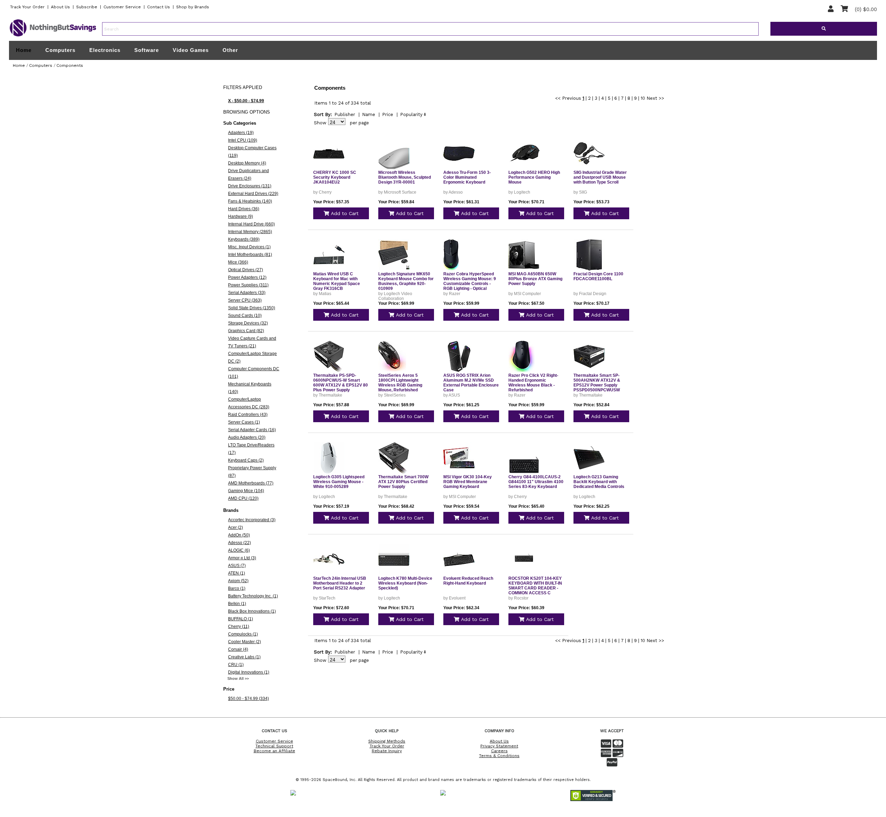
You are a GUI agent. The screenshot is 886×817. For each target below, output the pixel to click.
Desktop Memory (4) (247, 163)
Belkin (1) (237, 603)
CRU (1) (236, 664)
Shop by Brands (192, 7)
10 (643, 98)
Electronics (104, 50)
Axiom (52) (238, 580)
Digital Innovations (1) (248, 672)
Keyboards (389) (244, 239)
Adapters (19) (241, 132)
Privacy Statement (499, 746)
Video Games (191, 50)
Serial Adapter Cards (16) (252, 429)
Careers (499, 750)
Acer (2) (235, 527)
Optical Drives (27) (245, 269)
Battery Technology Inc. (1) (253, 596)
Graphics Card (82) (246, 330)
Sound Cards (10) (245, 315)
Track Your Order (27, 7)
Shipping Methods (386, 741)
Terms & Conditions (499, 755)
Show (320, 122)
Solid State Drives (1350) (251, 307)
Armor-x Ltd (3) (242, 558)
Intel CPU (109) (242, 140)
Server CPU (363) (245, 300)
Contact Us (158, 7)
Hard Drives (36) (243, 208)
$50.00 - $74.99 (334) (248, 698)
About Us (60, 7)
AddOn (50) (239, 535)
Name (368, 114)
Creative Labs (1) (244, 657)
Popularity (411, 114)
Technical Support (274, 746)
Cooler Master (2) (244, 641)
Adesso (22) (239, 542)
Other (230, 50)
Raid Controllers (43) (248, 414)
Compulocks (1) (243, 634)
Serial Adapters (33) (246, 292)
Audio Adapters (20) (246, 437)
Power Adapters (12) (247, 277)
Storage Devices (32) (248, 323)
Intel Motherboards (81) (250, 254)
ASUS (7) (237, 565)
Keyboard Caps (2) (246, 460)
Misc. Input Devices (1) (249, 247)
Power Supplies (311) (248, 285)
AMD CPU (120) (243, 498)
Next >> (655, 98)
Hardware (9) (240, 216)
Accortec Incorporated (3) (251, 519)
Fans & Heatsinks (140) (250, 201)
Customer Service (122, 7)
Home (23, 50)
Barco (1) (236, 588)
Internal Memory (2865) (250, 231)
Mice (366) (238, 262)
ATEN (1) (236, 573)
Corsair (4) (238, 649)
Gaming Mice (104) (246, 490)
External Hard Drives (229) (253, 193)
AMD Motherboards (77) (250, 483)
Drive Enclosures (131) (249, 186)
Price (387, 114)
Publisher (344, 114)
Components (69, 65)
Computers (60, 50)
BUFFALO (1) (240, 618)
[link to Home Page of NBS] (53, 36)
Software (146, 50)
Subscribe (86, 7)
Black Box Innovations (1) (252, 611)
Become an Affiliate (274, 750)
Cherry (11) (238, 626)
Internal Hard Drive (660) (251, 224)
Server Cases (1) (244, 422)
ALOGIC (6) (239, 550)
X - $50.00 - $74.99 (246, 100)
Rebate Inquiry (387, 750)
